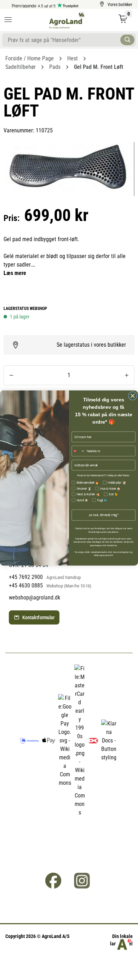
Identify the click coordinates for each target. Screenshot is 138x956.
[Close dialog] (133, 396)
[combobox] (78, 451)
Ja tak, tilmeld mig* (103, 515)
